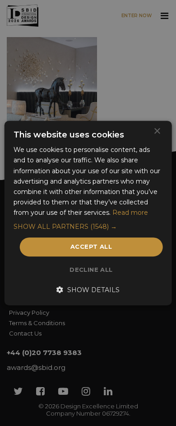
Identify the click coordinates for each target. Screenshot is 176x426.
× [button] (156, 131)
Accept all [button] (91, 246)
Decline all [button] (90, 269)
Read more (130, 212)
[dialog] (88, 213)
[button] (88, 226)
